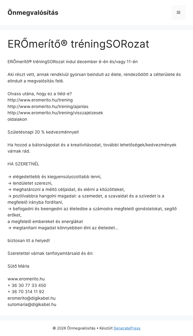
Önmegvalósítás (33, 12)
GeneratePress (127, 328)
